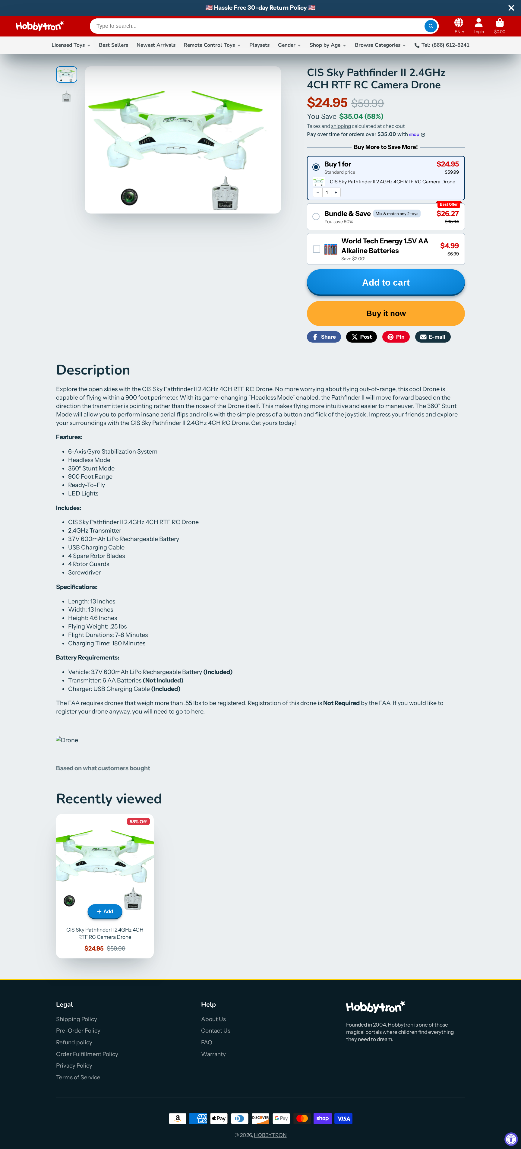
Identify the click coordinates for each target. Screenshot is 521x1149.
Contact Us (215, 1030)
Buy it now (386, 313)
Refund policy (74, 1042)
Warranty (213, 1054)
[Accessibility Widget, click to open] (511, 1139)
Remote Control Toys (209, 45)
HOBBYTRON (270, 1135)
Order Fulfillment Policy (87, 1054)
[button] (386, 167)
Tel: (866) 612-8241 (445, 45)
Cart (499, 26)
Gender (286, 45)
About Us (213, 1019)
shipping (341, 126)
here (197, 711)
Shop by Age (325, 45)
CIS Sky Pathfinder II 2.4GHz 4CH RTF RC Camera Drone (105, 886)
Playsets (259, 45)
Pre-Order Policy (78, 1030)
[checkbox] (386, 249)
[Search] (431, 26)
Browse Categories (377, 45)
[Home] (40, 26)
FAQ (206, 1042)
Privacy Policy (74, 1065)
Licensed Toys (68, 45)
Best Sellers (113, 45)
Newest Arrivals (156, 45)
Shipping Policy (76, 1019)
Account (479, 26)
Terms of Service (78, 1077)
